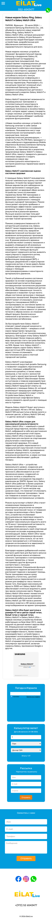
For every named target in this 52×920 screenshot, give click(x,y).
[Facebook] (18, 879)
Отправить (26, 797)
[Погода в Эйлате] (25, 693)
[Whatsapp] (33, 879)
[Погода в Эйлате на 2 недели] (33, 697)
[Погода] (15, 697)
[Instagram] (26, 879)
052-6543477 (26, 9)
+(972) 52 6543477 (26, 905)
